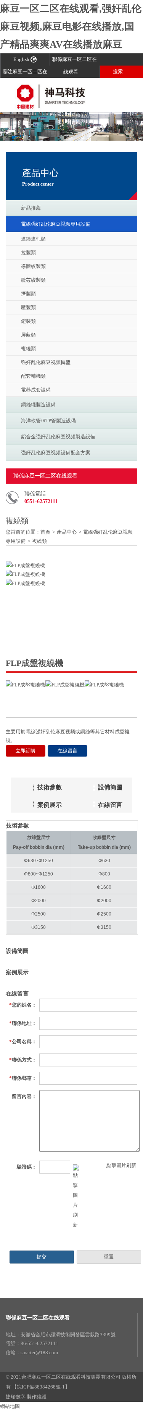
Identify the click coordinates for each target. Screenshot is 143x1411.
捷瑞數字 (16, 1397)
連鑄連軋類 (33, 239)
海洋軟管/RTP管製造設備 (48, 420)
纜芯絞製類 (33, 280)
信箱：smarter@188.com (32, 1352)
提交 (42, 1257)
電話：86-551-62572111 (32, 1343)
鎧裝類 (28, 321)
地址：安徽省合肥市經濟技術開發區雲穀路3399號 (61, 1334)
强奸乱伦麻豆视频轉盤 (46, 362)
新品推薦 (31, 208)
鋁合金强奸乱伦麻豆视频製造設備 (58, 436)
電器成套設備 (36, 390)
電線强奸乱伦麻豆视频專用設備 (55, 224)
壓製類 (28, 307)
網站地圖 (10, 1406)
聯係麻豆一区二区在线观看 (38, 1318)
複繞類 (28, 348)
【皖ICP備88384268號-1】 (41, 1387)
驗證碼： (27, 1167)
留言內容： (24, 1096)
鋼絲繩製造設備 (38, 404)
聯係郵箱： (23, 1078)
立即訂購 (25, 751)
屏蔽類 (28, 335)
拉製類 (28, 252)
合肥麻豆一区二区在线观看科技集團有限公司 (71, 1377)
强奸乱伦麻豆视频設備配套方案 (55, 452)
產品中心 (67, 532)
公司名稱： (23, 1041)
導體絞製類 (33, 266)
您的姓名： (23, 1005)
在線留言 (67, 751)
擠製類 (28, 294)
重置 (109, 1257)
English (22, 59)
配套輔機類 (33, 376)
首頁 (45, 532)
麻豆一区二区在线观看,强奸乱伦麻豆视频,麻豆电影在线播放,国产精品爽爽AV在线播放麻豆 (70, 26)
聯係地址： (23, 1023)
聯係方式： (23, 1060)
